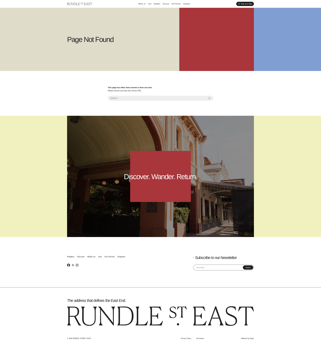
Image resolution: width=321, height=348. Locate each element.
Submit (248, 267)
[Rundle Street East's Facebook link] (68, 265)
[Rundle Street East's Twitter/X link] (72, 265)
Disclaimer (200, 338)
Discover (166, 4)
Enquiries (186, 4)
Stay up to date (246, 4)
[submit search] (209, 98)
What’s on (142, 4)
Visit (149, 4)
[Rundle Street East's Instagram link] (77, 265)
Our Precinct (176, 4)
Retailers (157, 4)
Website (244, 338)
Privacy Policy (186, 338)
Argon (252, 338)
